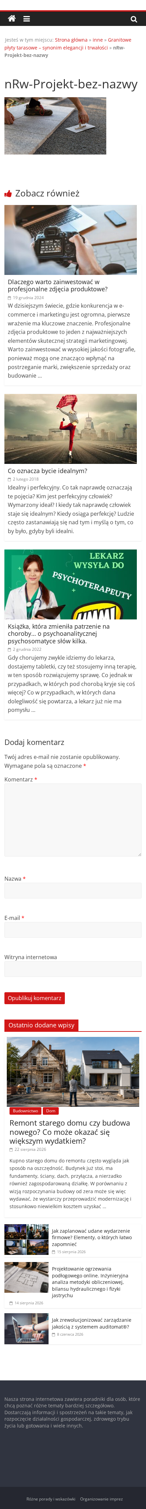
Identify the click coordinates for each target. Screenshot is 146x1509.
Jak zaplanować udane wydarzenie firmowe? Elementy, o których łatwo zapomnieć (92, 1237)
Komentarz (20, 779)
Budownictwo (25, 1111)
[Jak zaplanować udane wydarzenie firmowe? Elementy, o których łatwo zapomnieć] (26, 1228)
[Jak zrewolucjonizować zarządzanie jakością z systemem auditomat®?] (26, 1317)
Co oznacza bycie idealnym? (47, 471)
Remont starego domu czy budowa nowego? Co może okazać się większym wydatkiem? (70, 1131)
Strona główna (71, 39)
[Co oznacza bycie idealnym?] (70, 398)
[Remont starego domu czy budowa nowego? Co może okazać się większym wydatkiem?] (73, 1040)
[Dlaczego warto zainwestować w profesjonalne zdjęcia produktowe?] (70, 209)
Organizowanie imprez (101, 1499)
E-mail (14, 918)
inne (98, 39)
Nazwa (15, 878)
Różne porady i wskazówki (50, 1499)
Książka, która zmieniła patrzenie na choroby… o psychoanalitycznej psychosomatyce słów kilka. (59, 633)
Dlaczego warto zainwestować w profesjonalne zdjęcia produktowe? (58, 285)
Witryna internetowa (30, 957)
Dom (50, 1111)
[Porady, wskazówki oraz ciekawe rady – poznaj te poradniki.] (11, 19)
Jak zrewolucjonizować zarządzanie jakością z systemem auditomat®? (91, 1323)
